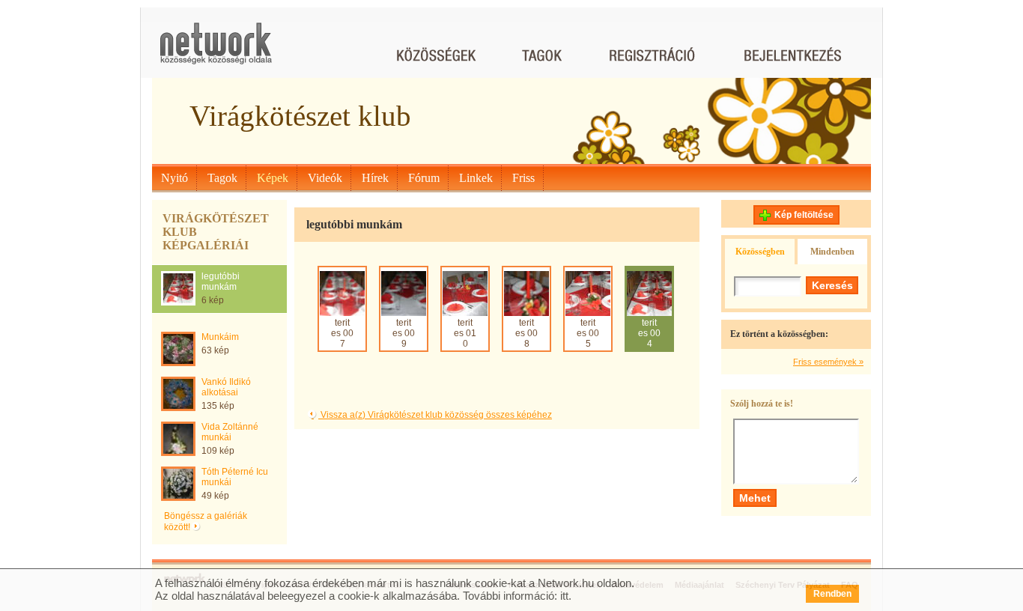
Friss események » (828, 361)
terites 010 (465, 333)
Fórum (424, 177)
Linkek (476, 177)
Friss (523, 177)
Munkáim (220, 337)
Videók (325, 177)
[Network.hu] (215, 50)
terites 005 (588, 333)
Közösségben (760, 251)
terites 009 (403, 333)
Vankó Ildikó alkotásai (226, 387)
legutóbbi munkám (220, 281)
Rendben (832, 594)
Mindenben (832, 251)
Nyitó (174, 177)
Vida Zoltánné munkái (229, 432)
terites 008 (526, 333)
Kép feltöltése (804, 215)
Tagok (222, 177)
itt (564, 595)
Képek (272, 177)
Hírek (375, 177)
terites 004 (649, 333)
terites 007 (342, 333)
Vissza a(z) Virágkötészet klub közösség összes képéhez (435, 415)
